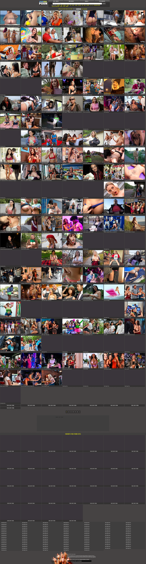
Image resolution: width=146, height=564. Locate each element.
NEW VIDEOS (71, 1)
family (73, 5)
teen (70, 5)
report (19, 59)
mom (61, 5)
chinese (68, 5)
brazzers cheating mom (55, 6)
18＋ (92, 5)
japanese (58, 5)
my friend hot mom (97, 5)
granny (76, 5)
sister (64, 6)
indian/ (67, 6)
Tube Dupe (4, 59)
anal (85, 5)
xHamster (128, 59)
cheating (87, 5)
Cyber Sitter (87, 559)
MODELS (86, 1)
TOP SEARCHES (102, 1)
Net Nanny (84, 559)
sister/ (61, 6)
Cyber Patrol (81, 559)
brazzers (79, 5)
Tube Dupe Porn (10, 405)
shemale (64, 5)
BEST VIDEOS (56, 1)
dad (82, 5)
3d (90, 5)
